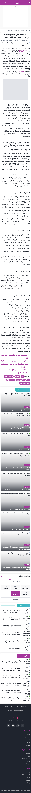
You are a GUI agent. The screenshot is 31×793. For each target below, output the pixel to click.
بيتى (29, 756)
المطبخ (28, 753)
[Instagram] (13, 725)
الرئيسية (28, 734)
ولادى (28, 745)
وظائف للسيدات (25, 783)
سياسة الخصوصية (18, 710)
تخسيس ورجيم (26, 758)
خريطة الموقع (8, 706)
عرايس (28, 739)
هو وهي (27, 737)
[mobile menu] (29, 2)
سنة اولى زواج (9, 376)
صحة (28, 777)
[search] (5, 2)
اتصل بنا (10, 710)
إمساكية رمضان (26, 774)
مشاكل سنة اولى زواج (23, 380)
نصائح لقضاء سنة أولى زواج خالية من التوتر (14, 361)
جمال (28, 761)
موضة (28, 764)
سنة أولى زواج (23, 51)
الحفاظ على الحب (24, 383)
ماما (28, 742)
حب (23, 376)
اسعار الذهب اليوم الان (20, 706)
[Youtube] (8, 725)
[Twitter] (18, 725)
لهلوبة (21, 71)
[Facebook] (22, 725)
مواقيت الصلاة (26, 772)
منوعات (28, 780)
